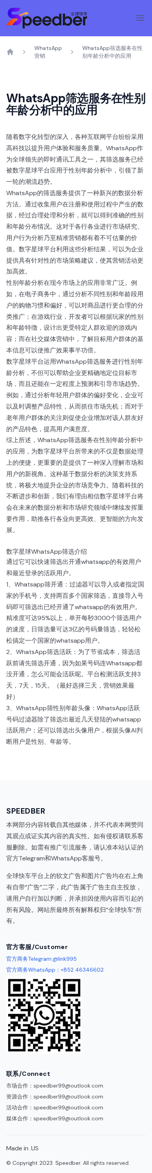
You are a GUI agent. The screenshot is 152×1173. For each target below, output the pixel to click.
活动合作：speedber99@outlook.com (54, 1107)
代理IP (27, 921)
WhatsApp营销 (48, 51)
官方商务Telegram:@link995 (41, 958)
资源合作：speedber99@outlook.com (54, 1096)
